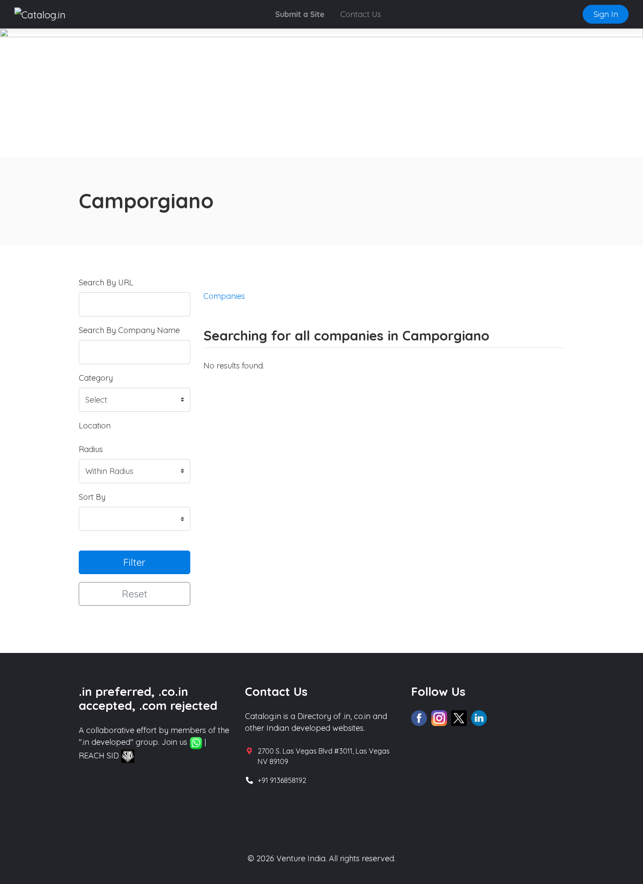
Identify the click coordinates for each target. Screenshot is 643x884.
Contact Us (360, 14)
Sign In (606, 14)
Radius (91, 449)
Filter (134, 562)
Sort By (92, 497)
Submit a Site (300, 14)
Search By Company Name (129, 330)
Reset (134, 593)
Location (95, 426)
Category (96, 378)
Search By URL (106, 282)
